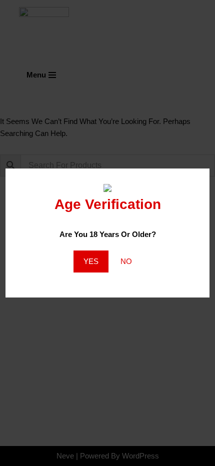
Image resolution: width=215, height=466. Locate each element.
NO (126, 261)
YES (91, 261)
